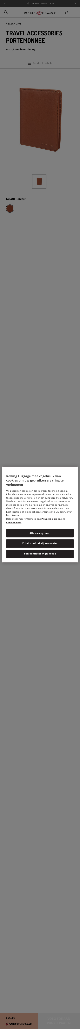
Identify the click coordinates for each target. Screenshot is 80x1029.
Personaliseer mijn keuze (40, 553)
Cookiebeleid (13, 522)
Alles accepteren (40, 533)
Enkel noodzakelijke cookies (40, 543)
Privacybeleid (49, 518)
